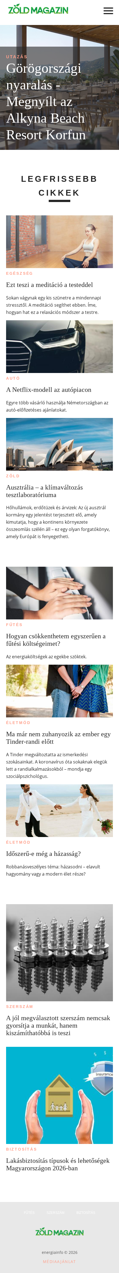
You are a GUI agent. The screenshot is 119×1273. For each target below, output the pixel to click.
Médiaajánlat (59, 1261)
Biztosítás (21, 1149)
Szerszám (19, 1006)
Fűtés (14, 624)
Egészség (19, 273)
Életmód (18, 722)
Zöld (13, 476)
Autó (13, 378)
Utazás (17, 56)
